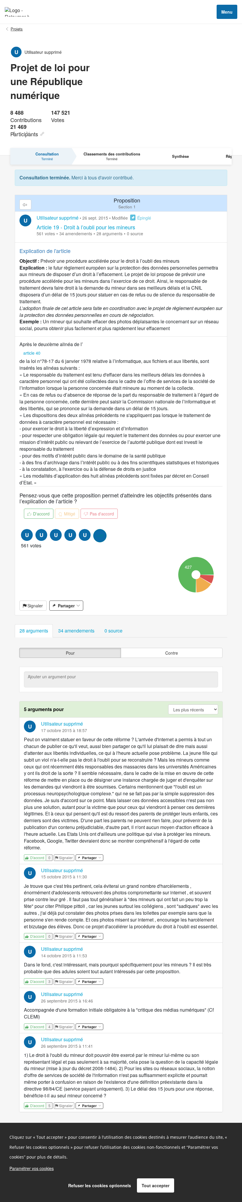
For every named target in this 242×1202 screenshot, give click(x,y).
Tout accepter (155, 1185)
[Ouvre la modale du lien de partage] (42, 133)
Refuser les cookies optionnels (99, 1185)
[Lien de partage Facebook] (13, 133)
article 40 (31, 353)
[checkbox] (70, 653)
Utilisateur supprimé (58, 217)
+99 (100, 535)
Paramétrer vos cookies (31, 1168)
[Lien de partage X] (28, 133)
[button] (34, 631)
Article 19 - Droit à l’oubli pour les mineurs (86, 227)
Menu (227, 12)
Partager (66, 606)
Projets (17, 29)
